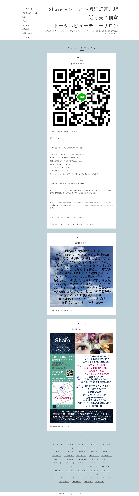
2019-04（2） (58, 463)
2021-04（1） (94, 451)
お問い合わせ (27, 33)
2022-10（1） (94, 444)
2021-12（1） (95, 448)
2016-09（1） (58, 474)
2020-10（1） (57, 455)
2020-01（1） (58, 459)
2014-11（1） (100, 481)
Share (65, 494)
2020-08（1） (69, 455)
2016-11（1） (106, 470)
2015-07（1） (82, 477)
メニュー (25, 21)
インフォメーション (30, 13)
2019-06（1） (94, 459)
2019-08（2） (82, 459)
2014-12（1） (89, 481)
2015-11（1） (106, 474)
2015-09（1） (58, 477)
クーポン (25, 37)
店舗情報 (25, 29)
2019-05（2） (106, 459)
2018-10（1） (82, 463)
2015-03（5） (64, 481)
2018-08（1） (94, 463)
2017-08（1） (106, 466)
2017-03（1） (82, 470)
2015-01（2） (77, 481)
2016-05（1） (70, 474)
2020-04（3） (107, 455)
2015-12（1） (94, 474)
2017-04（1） (70, 470)
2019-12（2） (70, 459)
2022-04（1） (70, 448)
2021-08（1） (58, 451)
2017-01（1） (94, 470)
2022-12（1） (82, 444)
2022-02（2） (82, 448)
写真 (24, 17)
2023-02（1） (70, 444)
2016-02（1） (82, 474)
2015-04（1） (106, 477)
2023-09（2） (57, 444)
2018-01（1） (82, 466)
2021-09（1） (106, 448)
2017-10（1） (94, 466)
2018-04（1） (58, 466)
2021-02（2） (106, 451)
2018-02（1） (70, 466)
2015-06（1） (94, 477)
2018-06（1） (106, 463)
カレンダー (26, 25)
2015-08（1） (70, 477)
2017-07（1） (59, 470)
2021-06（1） (82, 451)
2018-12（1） (70, 463)
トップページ (27, 9)
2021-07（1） (70, 451)
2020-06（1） (81, 455)
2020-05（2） (94, 455)
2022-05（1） (57, 448)
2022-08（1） (106, 444)
